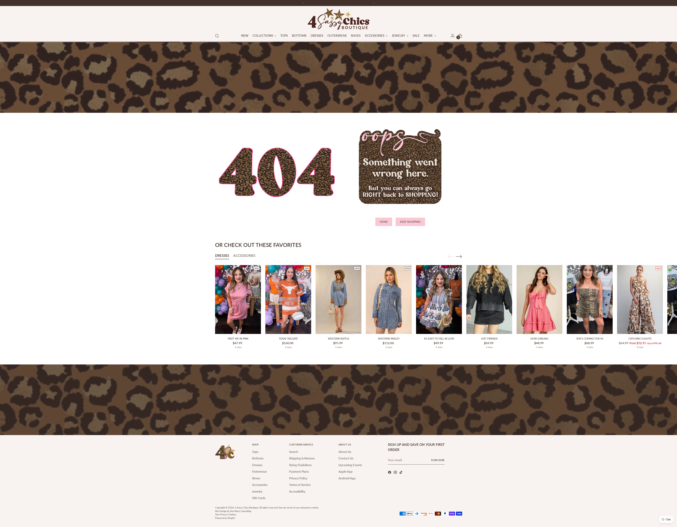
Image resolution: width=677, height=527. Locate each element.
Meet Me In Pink (238, 338)
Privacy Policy (298, 478)
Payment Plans (299, 471)
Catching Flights (640, 338)
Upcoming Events (350, 465)
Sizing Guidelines (300, 465)
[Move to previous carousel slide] (451, 257)
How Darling (539, 338)
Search (293, 452)
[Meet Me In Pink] (238, 299)
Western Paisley (389, 338)
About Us (344, 452)
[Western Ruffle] (338, 299)
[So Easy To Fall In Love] (439, 299)
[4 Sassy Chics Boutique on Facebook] (390, 473)
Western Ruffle (338, 338)
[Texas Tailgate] (288, 299)
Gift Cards (258, 498)
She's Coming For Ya (589, 338)
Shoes (256, 478)
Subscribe (438, 460)
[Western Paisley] (389, 299)
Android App (347, 478)
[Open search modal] (217, 35)
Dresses (257, 465)
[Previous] (303, 3)
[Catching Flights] (640, 299)
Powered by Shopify (225, 518)
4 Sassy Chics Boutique (246, 507)
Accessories (259, 485)
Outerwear (259, 471)
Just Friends (489, 338)
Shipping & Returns (302, 458)
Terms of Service (300, 485)
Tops (255, 452)
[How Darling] (539, 299)
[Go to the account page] (452, 35)
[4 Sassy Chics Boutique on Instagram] (396, 473)
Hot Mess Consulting (240, 511)
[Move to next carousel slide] (459, 256)
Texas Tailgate (288, 338)
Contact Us (345, 458)
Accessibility (297, 491)
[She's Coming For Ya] (590, 299)
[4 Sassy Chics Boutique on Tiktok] (401, 473)
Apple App (345, 471)
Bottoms (257, 458)
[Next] (374, 3)
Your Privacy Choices (225, 514)
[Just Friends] (489, 299)
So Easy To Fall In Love (439, 338)
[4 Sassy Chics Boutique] (338, 19)
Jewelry (257, 491)
